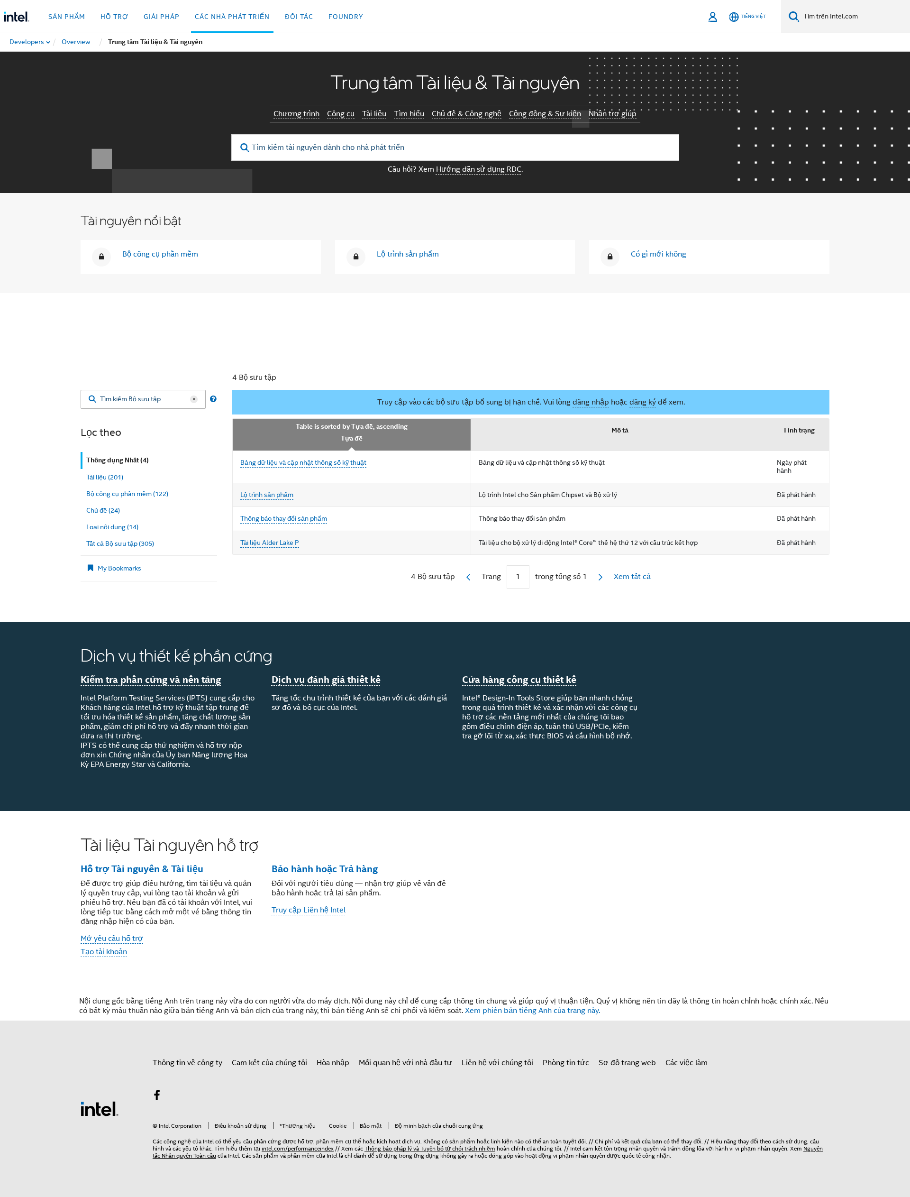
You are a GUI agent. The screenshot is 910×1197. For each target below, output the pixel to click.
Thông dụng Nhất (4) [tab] (117, 460)
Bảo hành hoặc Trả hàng (325, 869)
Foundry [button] (346, 16)
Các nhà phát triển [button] (232, 16)
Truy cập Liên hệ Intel (309, 910)
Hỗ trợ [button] (114, 16)
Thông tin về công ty (187, 1063)
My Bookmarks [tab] (119, 568)
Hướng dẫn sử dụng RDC (478, 169)
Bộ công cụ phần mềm (160, 254)
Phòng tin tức (566, 1063)
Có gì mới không (658, 254)
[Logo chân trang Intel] (99, 1108)
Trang (491, 576)
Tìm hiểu (409, 114)
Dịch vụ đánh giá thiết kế (326, 679)
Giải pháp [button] (162, 16)
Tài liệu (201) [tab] (104, 477)
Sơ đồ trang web (627, 1063)
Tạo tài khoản (104, 952)
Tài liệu (374, 114)
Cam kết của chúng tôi (269, 1063)
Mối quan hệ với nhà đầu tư (405, 1063)
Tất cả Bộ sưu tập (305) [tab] (120, 543)
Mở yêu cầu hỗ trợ (112, 938)
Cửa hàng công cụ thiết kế (519, 679)
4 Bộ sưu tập (254, 377)
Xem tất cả (632, 576)
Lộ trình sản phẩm (408, 254)
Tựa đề (352, 438)
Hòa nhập (333, 1063)
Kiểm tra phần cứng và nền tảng (151, 679)
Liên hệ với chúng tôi (497, 1063)
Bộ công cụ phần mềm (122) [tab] (127, 493)
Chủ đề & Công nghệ (466, 114)
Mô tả (619, 430)
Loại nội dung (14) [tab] (112, 527)
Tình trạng (799, 430)
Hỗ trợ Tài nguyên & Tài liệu (142, 869)
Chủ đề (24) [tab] (103, 510)
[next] (600, 577)
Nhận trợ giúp (613, 114)
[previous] (468, 577)
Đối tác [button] (299, 16)
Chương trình (296, 114)
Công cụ (341, 114)
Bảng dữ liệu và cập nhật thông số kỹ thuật (303, 462)
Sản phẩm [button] (66, 16)
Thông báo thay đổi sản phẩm (283, 518)
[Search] (92, 399)
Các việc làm (686, 1063)
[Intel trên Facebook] (157, 1096)
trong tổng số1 (561, 576)
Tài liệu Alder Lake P (269, 542)
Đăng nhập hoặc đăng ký (751, 321)
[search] (245, 147)
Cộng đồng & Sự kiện (545, 114)
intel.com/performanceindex (298, 1148)
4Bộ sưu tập (433, 576)
